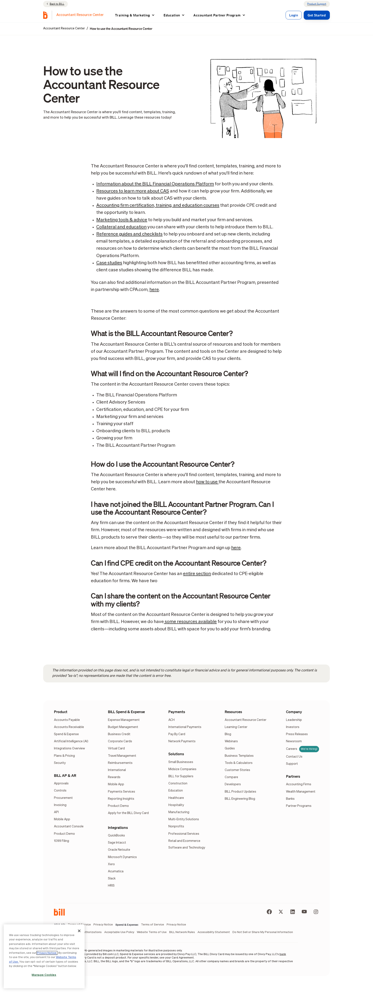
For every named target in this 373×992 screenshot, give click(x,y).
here (154, 290)
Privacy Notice (47, 952)
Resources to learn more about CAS (132, 191)
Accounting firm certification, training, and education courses (157, 205)
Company (294, 711)
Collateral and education (121, 227)
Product (60, 711)
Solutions (176, 754)
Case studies (109, 263)
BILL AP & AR (65, 775)
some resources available (190, 622)
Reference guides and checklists (129, 234)
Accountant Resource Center (64, 28)
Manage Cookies (44, 974)
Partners (293, 776)
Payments (176, 711)
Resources (233, 711)
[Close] (79, 931)
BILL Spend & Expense (126, 711)
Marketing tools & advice (121, 220)
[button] (135, 15)
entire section (197, 574)
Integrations (118, 827)
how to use (207, 482)
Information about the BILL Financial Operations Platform (155, 184)
